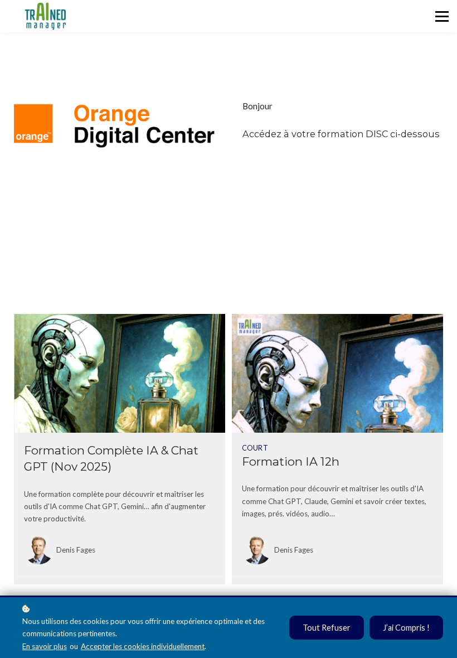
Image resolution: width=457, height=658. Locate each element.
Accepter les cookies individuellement (143, 646)
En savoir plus (44, 646)
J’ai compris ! (406, 627)
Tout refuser (327, 627)
